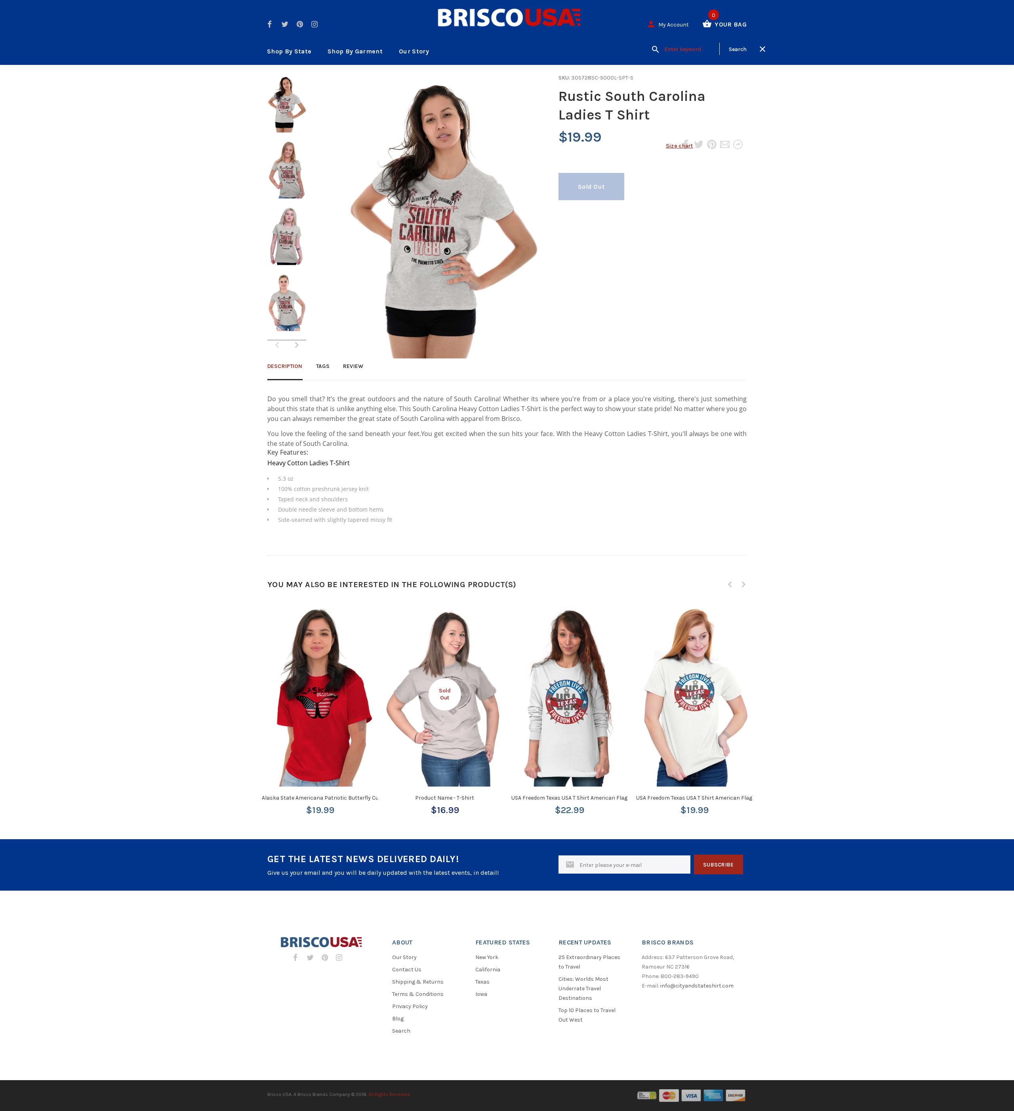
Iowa (481, 994)
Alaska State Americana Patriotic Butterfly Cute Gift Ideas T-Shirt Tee (349, 797)
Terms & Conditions (418, 994)
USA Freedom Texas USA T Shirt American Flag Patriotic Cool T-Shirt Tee (726, 797)
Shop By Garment (355, 51)
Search (401, 1031)
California (487, 969)
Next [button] (297, 345)
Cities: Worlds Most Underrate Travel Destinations (583, 988)
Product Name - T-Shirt (444, 797)
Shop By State (289, 51)
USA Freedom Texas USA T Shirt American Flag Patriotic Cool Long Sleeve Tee (607, 797)
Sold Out (591, 186)
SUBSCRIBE (718, 864)
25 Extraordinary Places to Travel (589, 962)
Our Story (414, 51)
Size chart (679, 145)
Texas (482, 981)
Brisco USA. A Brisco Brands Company (308, 1094)
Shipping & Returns (418, 981)
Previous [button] (730, 584)
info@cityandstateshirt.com (697, 985)
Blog (398, 1018)
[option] (287, 107)
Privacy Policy (410, 1006)
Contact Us (406, 969)
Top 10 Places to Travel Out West (587, 1015)
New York (486, 957)
